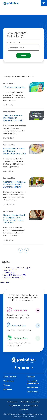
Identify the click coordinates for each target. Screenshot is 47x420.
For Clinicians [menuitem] (32, 387)
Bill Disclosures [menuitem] (12, 402)
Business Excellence (13, 277)
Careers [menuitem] (6, 385)
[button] (44, 3)
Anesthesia (10, 270)
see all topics (5, 282)
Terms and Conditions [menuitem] (30, 406)
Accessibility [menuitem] (23, 410)
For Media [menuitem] (31, 377)
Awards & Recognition (15, 275)
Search (23, 55)
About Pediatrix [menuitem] (9, 377)
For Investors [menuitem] (32, 392)
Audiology (9, 272)
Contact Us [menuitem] (7, 389)
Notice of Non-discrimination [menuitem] (30, 402)
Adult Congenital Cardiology (17, 268)
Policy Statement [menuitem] (14, 406)
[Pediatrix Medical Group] (23, 363)
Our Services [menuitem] (8, 381)
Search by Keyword (13, 43)
